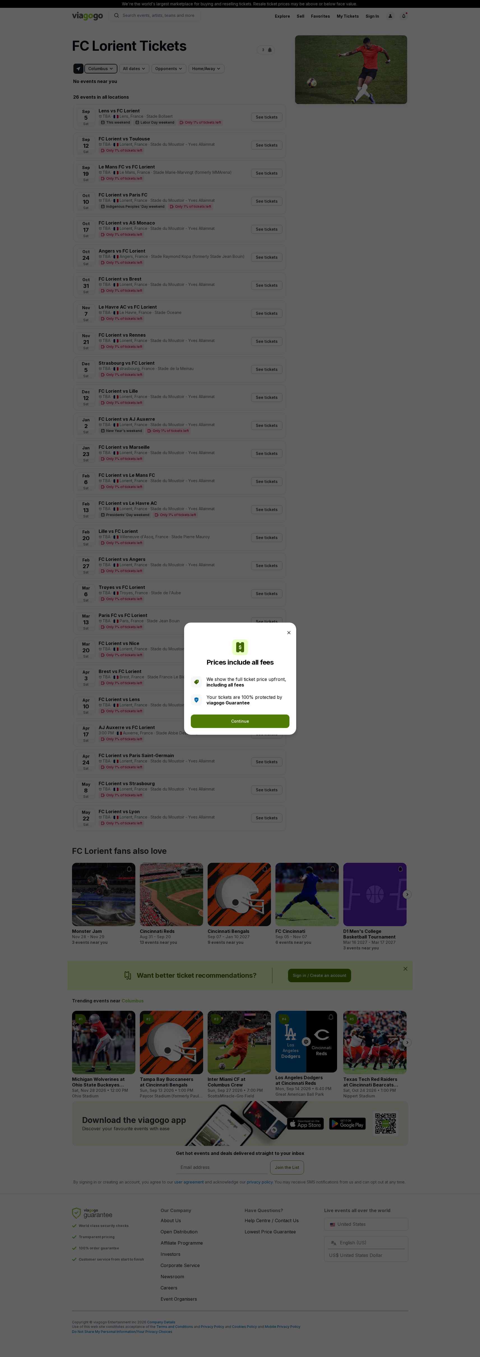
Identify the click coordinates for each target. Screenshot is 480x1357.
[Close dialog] (289, 632)
